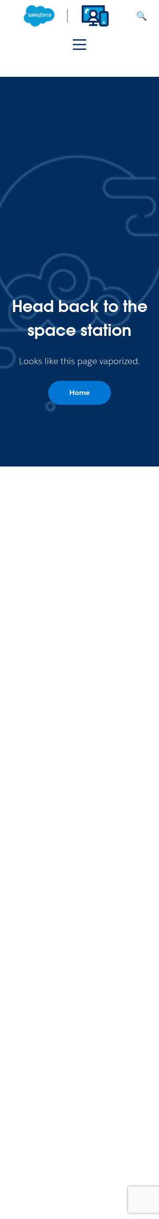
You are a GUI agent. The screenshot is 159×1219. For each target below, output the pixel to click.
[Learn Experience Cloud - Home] (67, 15)
